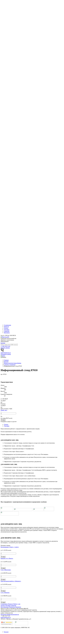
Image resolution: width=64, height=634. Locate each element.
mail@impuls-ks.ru (6, 352)
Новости (6, 326)
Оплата (6, 328)
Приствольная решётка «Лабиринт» (11, 581)
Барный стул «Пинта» (7, 558)
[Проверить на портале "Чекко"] (21, 624)
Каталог (3, 343)
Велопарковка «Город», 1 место (10, 547)
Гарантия (6, 331)
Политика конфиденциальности (10, 614)
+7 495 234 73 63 (5, 346)
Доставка (6, 329)
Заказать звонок (5, 347)
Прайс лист (4, 410)
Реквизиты (12, 607)
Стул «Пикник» (5, 592)
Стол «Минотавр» (6, 569)
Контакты (7, 332)
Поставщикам (5, 607)
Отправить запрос (6, 354)
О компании (7, 325)
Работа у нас (16, 604)
